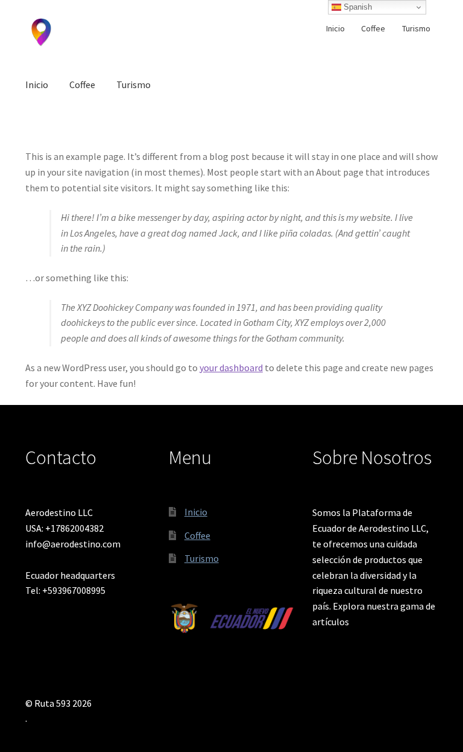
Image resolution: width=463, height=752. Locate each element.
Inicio (335, 28)
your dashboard (231, 368)
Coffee (373, 28)
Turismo (416, 28)
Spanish (356, 6)
